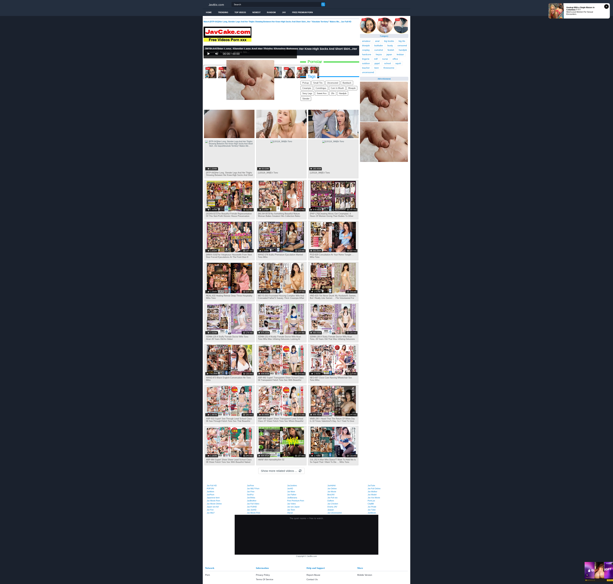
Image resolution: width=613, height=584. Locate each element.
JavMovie (372, 513)
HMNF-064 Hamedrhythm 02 (271, 459)
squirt (398, 63)
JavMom (210, 492)
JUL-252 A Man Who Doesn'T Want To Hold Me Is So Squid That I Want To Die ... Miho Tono (333, 460)
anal (377, 41)
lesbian (400, 54)
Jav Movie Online (214, 504)
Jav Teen (291, 510)
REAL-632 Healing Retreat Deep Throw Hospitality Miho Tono (229, 296)
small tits (318, 83)
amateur (366, 41)
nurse (385, 59)
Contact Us (312, 579)
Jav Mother (372, 492)
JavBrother (251, 501)
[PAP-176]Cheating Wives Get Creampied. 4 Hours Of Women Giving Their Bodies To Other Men (331, 216)
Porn (207, 575)
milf (376, 59)
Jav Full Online (374, 488)
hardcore (366, 54)
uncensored (332, 83)
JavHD (290, 488)
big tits (402, 41)
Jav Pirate (372, 507)
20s (332, 93)
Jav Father (291, 495)
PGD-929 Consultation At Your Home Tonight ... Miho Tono (332, 255)
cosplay (366, 50)
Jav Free (250, 492)
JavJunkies (292, 485)
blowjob (352, 88)
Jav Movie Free (253, 513)
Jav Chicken (332, 504)
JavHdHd (331, 485)
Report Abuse (313, 575)
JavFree (250, 485)
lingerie (365, 59)
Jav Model (372, 495)
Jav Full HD (212, 485)
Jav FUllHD (252, 507)
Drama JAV (332, 507)
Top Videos (240, 12)
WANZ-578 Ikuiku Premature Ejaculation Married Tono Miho (280, 255)
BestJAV (331, 495)
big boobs (389, 41)
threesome (388, 68)
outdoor (366, 63)
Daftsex (330, 501)
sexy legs (307, 93)
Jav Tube (372, 510)
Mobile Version (364, 575)
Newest (256, 12)
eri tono (310, 68)
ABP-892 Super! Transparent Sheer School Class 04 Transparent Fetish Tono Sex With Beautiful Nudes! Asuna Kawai (281, 380)
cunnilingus (321, 88)
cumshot (378, 50)
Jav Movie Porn (213, 501)
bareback (347, 83)
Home (209, 12)
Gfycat (290, 513)
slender (305, 98)
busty (390, 45)
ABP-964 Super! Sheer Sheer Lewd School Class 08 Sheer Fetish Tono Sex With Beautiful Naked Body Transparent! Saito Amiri (229, 462)
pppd (377, 63)
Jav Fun (210, 510)
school (387, 63)
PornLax (371, 501)
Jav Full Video (253, 504)
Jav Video (291, 504)
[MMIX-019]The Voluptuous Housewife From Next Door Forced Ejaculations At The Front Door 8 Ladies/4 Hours (229, 257)
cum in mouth (337, 88)
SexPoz (250, 495)
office (395, 59)
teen (376, 68)
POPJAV (210, 488)
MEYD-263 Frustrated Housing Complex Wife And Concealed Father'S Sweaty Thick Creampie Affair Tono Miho (281, 298)
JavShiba (251, 498)
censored (402, 45)
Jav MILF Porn (253, 488)
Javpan (330, 510)
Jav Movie (331, 492)
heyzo (379, 54)
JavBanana (292, 498)
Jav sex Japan (293, 507)
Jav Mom (291, 492)
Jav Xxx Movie (374, 498)
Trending (223, 12)
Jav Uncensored (334, 513)
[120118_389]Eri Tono (268, 172)
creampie (306, 88)
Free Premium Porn (302, 12)
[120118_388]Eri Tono (320, 172)
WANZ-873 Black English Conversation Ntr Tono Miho (228, 378)
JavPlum (210, 495)
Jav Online (332, 488)
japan (389, 54)
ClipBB (371, 504)
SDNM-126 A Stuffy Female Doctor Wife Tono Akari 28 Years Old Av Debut (227, 337)
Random (271, 12)
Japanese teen (213, 498)
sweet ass (322, 93)
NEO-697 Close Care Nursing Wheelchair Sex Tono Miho (331, 378)
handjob (342, 93)
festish (391, 50)
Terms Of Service (264, 579)
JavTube (371, 485)
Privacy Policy (263, 575)
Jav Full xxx (332, 498)
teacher (366, 68)
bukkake (378, 45)
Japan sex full (213, 507)
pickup (305, 83)
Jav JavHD (251, 510)
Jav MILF (211, 513)
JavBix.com (216, 4)
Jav (284, 12)
